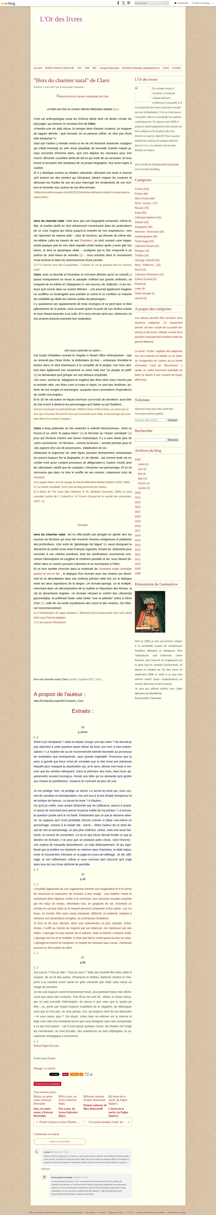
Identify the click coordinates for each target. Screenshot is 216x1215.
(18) (142, 255)
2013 (138, 549)
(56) (140, 212)
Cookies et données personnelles (150, 1213)
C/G (79, 68)
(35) (143, 227)
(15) (147, 260)
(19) (142, 250)
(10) (149, 274)
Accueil (38, 68)
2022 (138, 507)
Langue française (109, 68)
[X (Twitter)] (123, 3)
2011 (137, 559)
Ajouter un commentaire (59, 1141)
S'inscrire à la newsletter (47, 1084)
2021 (138, 511)
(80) (144, 198)
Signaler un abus (116, 1213)
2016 (138, 535)
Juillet (141, 464)
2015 (138, 540)
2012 (138, 554)
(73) (142, 208)
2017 (138, 530)
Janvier (142, 488)
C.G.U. (130, 1213)
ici (43, 501)
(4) (140, 284)
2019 (138, 521)
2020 (138, 516)
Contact (176, 68)
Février (142, 483)
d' (50, 617)
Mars (141, 478)
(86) (141, 193)
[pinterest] (129, 3)
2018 (138, 526)
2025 (138, 492)
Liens (166, 68)
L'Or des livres (61, 19)
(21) (147, 246)
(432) (142, 189)
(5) (145, 279)
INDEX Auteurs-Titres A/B (59, 68)
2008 (138, 573)
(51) (148, 217)
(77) (146, 203)
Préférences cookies (177, 1213)
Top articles (90, 1213)
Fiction (51, 1058)
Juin (140, 469)
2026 (138, 459)
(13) (147, 265)
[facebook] (118, 3)
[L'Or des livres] (143, 94)
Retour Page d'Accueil (46, 1045)
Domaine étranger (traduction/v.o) (141, 68)
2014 (138, 545)
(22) (144, 241)
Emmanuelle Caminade (165, 164)
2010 (138, 564)
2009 (138, 568)
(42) (142, 222)
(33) (149, 231)
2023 (138, 502)
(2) (144, 293)
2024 (138, 497)
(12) (140, 269)
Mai (140, 473)
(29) (146, 236)
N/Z (94, 68)
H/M (87, 68)
